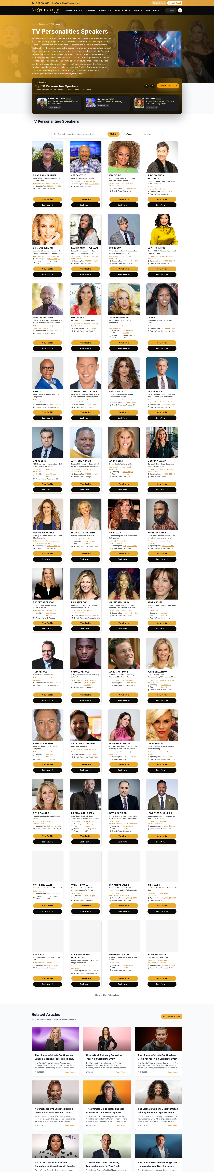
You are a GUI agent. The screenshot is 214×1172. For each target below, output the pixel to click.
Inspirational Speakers (40, 328)
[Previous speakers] (146, 85)
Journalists (113, 256)
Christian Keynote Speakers (42, 543)
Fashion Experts (89, 1107)
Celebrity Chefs (51, 1105)
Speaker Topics (72, 10)
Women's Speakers (52, 256)
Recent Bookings (122, 10)
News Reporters (89, 181)
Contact (156, 10)
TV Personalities (38, 183)
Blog (148, 10)
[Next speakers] (152, 85)
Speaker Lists (105, 10)
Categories (43, 24)
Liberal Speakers (132, 823)
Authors (112, 541)
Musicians (125, 400)
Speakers (90, 10)
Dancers (133, 400)
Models (150, 754)
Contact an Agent (166, 86)
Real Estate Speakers (167, 256)
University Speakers (39, 402)
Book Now (46, 205)
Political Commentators (117, 823)
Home (34, 24)
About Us (138, 10)
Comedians (151, 543)
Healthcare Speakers (167, 680)
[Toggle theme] (180, 10)
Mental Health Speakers (79, 326)
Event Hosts (113, 258)
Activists (49, 326)
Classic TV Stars (114, 186)
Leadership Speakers (78, 402)
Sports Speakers (115, 328)
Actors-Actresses (52, 183)
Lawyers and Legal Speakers (156, 189)
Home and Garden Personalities (119, 895)
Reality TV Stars (76, 258)
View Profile (47, 199)
